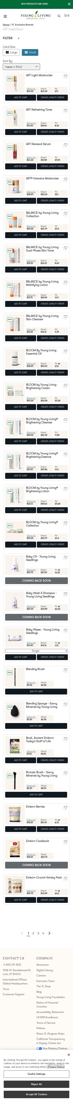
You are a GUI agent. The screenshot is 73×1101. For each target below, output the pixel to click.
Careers (41, 975)
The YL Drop (43, 986)
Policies (40, 1028)
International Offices (15, 979)
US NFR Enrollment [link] (47, 1017)
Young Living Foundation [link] (50, 997)
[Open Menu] (5, 16)
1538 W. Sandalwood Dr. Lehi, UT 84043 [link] (17, 972)
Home (6, 24)
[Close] (69, 1055)
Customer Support (13, 994)
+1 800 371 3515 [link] (12, 964)
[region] (36, 1075)
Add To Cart (20, 97)
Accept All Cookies (36, 1094)
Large (13, 52)
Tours (6, 989)
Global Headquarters (15, 983)
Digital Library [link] (44, 970)
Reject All (36, 1084)
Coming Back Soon (36, 580)
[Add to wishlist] (66, 76)
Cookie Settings (36, 1074)
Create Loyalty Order (52, 97)
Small (32, 52)
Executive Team (45, 981)
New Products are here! (34, 4)
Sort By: (8, 61)
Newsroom (42, 964)
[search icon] (59, 15)
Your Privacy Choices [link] (55, 1048)
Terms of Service (45, 1022)
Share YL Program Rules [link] (50, 1033)
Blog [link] (39, 991)
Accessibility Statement (50, 1012)
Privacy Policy (56, 1067)
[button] (49, 933)
